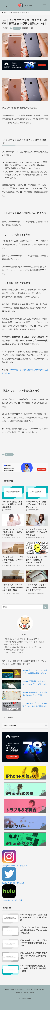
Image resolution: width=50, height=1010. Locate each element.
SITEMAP (20, 989)
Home (7, 989)
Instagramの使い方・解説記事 (14, 866)
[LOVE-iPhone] (25, 5)
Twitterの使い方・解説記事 (13, 883)
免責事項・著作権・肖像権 (25, 992)
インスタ (17, 28)
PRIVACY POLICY (39, 989)
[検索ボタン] (5, 5)
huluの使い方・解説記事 (12, 900)
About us (13, 989)
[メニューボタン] (44, 5)
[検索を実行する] (45, 606)
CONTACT (28, 989)
